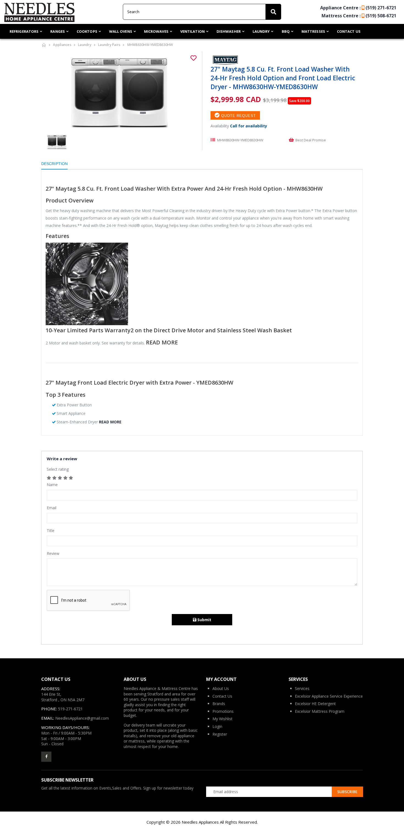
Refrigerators (24, 31)
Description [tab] (54, 163)
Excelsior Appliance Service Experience (329, 696)
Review (53, 553)
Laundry (261, 31)
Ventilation (192, 31)
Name (52, 484)
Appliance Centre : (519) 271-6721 (358, 8)
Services (302, 688)
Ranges (57, 31)
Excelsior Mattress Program (319, 711)
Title (50, 530)
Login (217, 726)
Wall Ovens (120, 31)
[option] (119, 92)
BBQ (286, 31)
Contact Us (349, 31)
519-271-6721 (70, 708)
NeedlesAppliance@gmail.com (82, 718)
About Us (220, 688)
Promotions (223, 711)
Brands (218, 703)
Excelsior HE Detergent (315, 703)
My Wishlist (222, 718)
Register (219, 734)
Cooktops (87, 31)
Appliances (62, 44)
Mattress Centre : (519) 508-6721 (359, 16)
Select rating (58, 469)
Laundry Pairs (109, 44)
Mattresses (313, 31)
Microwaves (156, 31)
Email (51, 507)
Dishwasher (229, 31)
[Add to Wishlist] (193, 58)
